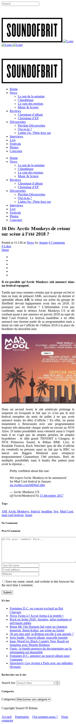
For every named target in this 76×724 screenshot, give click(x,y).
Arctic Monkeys (18, 511)
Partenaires (22, 717)
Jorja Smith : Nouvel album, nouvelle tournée (39, 637)
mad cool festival (12, 515)
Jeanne (43, 242)
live (56, 511)
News (30, 242)
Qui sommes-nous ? (45, 717)
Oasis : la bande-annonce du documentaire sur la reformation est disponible (41, 650)
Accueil (7, 717)
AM (4, 511)
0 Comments (57, 242)
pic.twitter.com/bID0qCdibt (27, 485)
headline (46, 511)
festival (35, 511)
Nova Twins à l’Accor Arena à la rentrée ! (36, 615)
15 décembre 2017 (51, 495)
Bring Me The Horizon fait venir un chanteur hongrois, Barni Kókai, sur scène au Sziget (38, 628)
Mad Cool (66, 511)
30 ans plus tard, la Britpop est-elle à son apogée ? (42, 634)
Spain (28, 515)
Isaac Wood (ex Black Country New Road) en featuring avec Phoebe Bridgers (39, 643)
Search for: (9, 682)
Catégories (8, 699)
